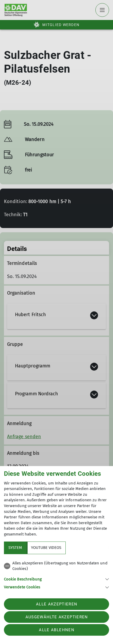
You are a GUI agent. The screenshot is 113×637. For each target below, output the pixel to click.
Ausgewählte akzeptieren (56, 617)
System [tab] (15, 547)
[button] (56, 578)
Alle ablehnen (56, 630)
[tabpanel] (56, 574)
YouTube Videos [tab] (46, 547)
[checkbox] (56, 566)
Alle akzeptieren (56, 604)
